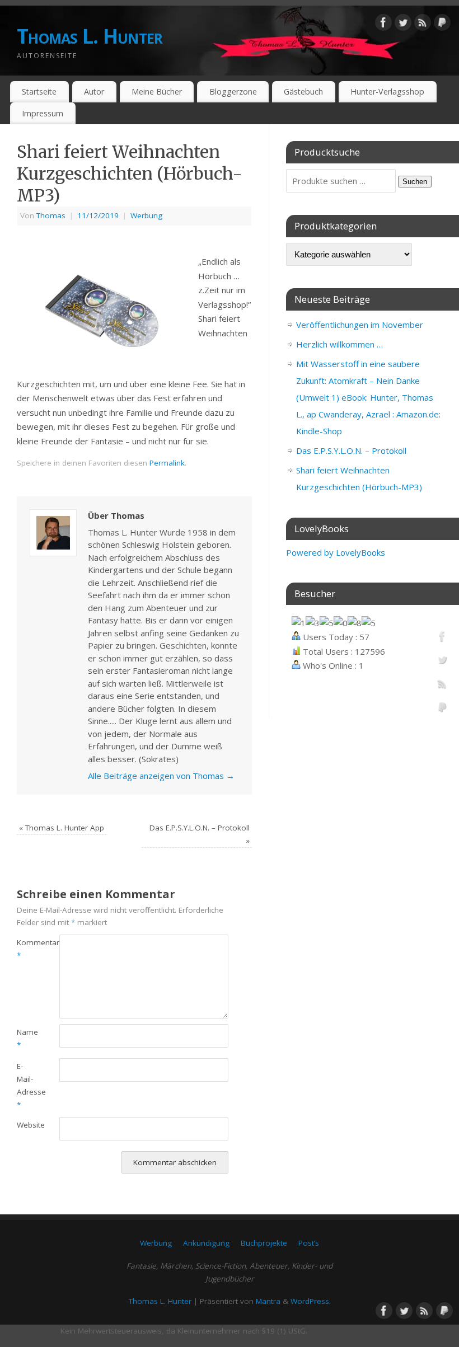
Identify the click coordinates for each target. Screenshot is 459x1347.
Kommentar (27, 948)
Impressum (42, 113)
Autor (94, 91)
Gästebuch (303, 91)
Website (27, 1125)
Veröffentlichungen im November (359, 324)
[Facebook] (383, 24)
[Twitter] (403, 24)
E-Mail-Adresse (27, 1085)
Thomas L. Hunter (89, 36)
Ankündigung (206, 1243)
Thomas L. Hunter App (61, 828)
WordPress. (311, 1301)
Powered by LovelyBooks (335, 552)
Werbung (146, 215)
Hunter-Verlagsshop (387, 91)
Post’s (308, 1243)
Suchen (414, 181)
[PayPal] (442, 24)
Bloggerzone (233, 91)
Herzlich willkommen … (339, 344)
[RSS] (422, 24)
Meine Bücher (157, 91)
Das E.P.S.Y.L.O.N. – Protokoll (351, 450)
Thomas (50, 215)
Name (27, 1038)
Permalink (167, 463)
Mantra (268, 1301)
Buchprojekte (264, 1243)
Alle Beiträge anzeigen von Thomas (161, 775)
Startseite (39, 91)
